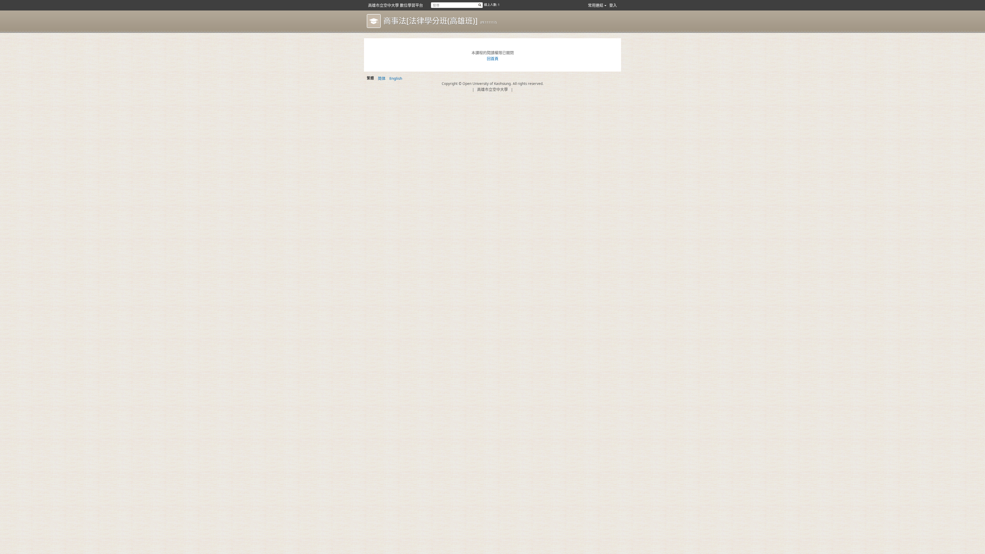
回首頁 (492, 58)
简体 (382, 78)
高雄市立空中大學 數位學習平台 (395, 5)
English (395, 78)
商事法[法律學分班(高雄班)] (430, 20)
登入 (613, 5)
